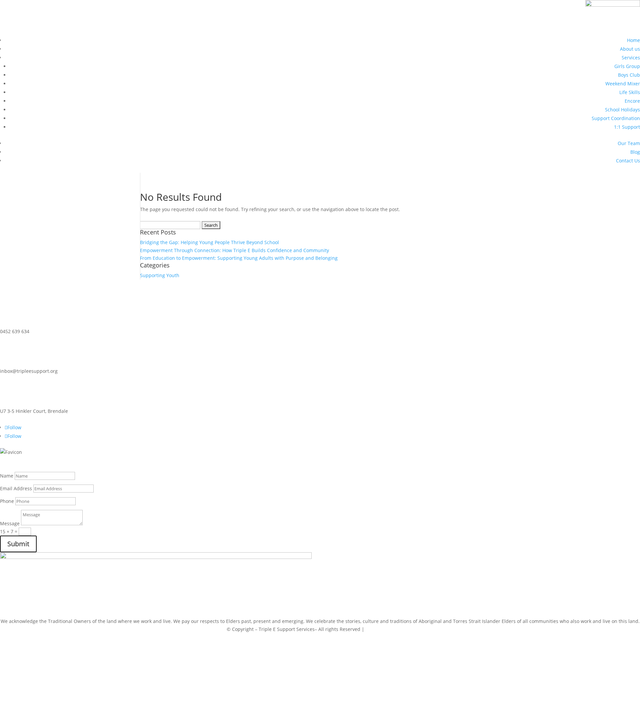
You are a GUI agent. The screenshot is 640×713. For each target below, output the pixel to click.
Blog (635, 152)
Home (633, 40)
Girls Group (627, 66)
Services (631, 57)
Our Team (629, 143)
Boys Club (629, 75)
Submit (18, 543)
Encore (632, 101)
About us (630, 49)
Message (10, 523)
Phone (7, 501)
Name (6, 476)
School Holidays (622, 109)
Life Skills (629, 92)
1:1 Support (627, 127)
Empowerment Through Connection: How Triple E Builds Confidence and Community (234, 250)
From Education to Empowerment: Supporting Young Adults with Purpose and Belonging (239, 258)
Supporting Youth (159, 275)
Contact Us (628, 160)
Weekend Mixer (622, 83)
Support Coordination (616, 118)
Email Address (16, 488)
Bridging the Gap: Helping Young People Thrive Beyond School (209, 242)
